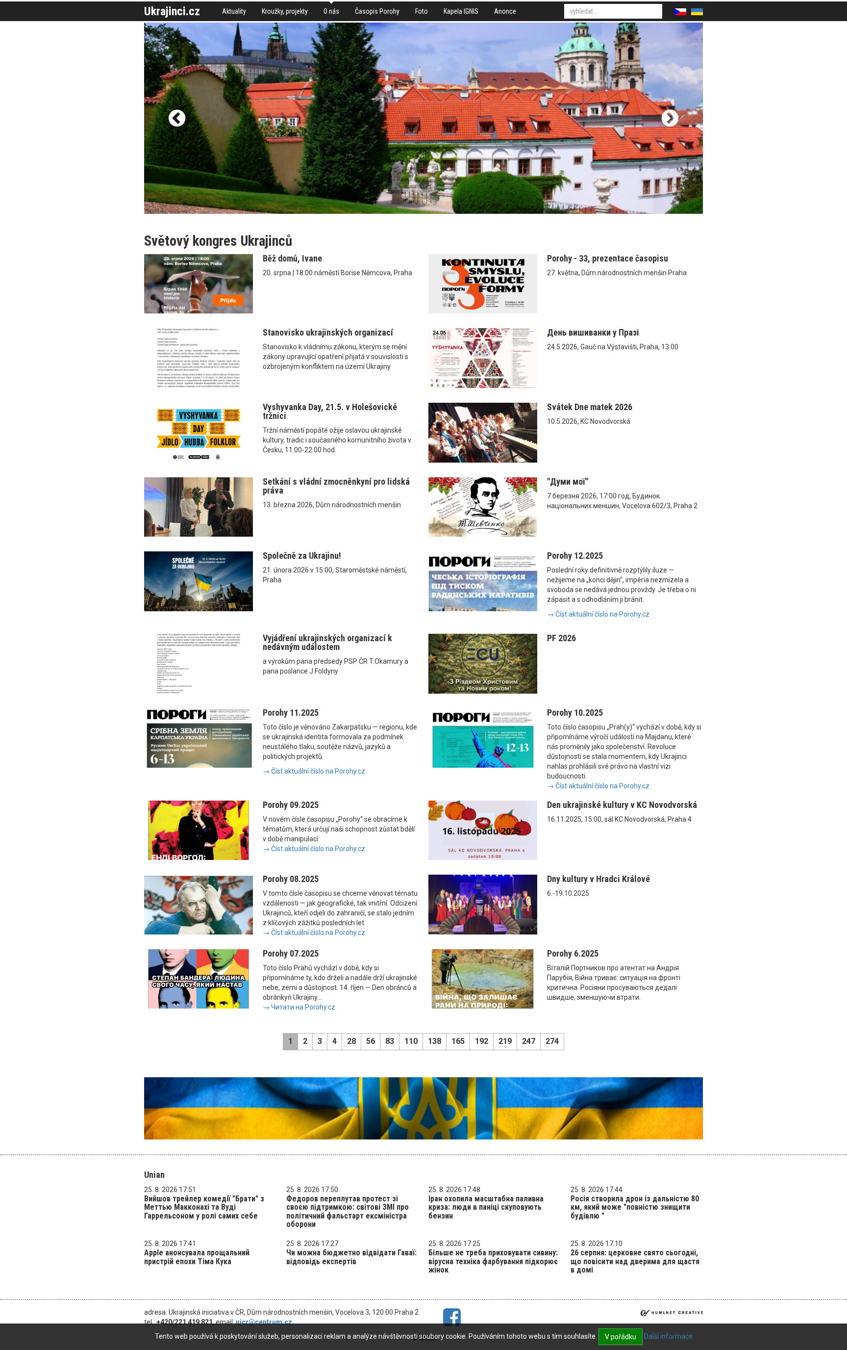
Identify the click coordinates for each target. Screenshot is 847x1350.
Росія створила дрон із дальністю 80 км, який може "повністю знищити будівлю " (635, 1207)
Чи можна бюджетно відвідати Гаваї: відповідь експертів (351, 1257)
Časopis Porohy (377, 11)
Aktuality (234, 11)
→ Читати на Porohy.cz (299, 1007)
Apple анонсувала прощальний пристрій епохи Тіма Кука (196, 1257)
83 (389, 1041)
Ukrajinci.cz (172, 11)
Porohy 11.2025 (291, 712)
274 (552, 1041)
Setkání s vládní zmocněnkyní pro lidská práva (336, 485)
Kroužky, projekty (285, 11)
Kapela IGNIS (461, 11)
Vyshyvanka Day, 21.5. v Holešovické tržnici (330, 411)
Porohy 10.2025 (575, 712)
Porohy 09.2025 (291, 805)
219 (505, 1041)
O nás (331, 11)
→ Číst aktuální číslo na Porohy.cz (598, 614)
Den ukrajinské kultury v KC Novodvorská (622, 805)
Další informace (668, 1336)
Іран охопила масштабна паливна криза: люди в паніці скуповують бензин (486, 1207)
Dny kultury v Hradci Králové (598, 879)
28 (351, 1041)
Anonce (505, 11)
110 (411, 1041)
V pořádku (620, 1337)
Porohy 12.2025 (575, 555)
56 (370, 1041)
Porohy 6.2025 (572, 953)
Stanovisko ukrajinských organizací (328, 332)
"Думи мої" (567, 481)
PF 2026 (561, 638)
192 (481, 1041)
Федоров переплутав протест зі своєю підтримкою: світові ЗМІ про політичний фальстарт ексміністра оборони (347, 1211)
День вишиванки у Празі (593, 332)
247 (528, 1041)
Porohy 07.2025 (291, 953)
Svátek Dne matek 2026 (589, 407)
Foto (421, 11)
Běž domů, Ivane (292, 258)
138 (434, 1041)
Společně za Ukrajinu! (302, 555)
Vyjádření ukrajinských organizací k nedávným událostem (327, 642)
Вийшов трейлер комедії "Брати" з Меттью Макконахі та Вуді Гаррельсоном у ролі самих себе (204, 1207)
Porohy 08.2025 (291, 879)
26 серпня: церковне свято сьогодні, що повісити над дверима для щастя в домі (635, 1261)
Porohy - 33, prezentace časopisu (607, 258)
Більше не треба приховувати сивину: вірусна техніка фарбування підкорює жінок (493, 1261)
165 (458, 1041)
